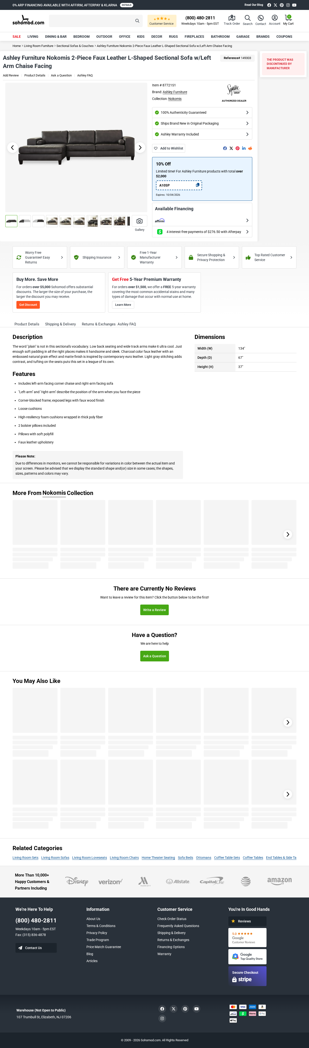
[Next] (287, 534)
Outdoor (104, 36)
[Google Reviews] (247, 937)
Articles (92, 961)
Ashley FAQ (85, 75)
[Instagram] (288, 5)
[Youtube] (294, 5)
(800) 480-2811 (36, 920)
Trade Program (97, 940)
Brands (263, 36)
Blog (89, 954)
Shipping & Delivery (171, 933)
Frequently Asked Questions (178, 926)
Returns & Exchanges (173, 940)
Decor (156, 36)
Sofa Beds (185, 858)
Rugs (173, 36)
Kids (141, 36)
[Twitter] (275, 5)
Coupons (284, 36)
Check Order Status (171, 919)
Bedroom (81, 36)
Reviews (244, 921)
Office (124, 36)
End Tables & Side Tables (284, 858)
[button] (96, 21)
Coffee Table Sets (227, 858)
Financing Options (171, 947)
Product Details (34, 75)
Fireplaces (194, 36)
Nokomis (175, 99)
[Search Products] (137, 21)
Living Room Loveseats (89, 858)
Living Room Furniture (38, 46)
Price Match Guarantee (103, 947)
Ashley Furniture (175, 92)
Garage (243, 36)
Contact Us (33, 948)
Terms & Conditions (100, 926)
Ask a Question (61, 75)
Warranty (164, 954)
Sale (17, 36)
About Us (93, 919)
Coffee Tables (253, 858)
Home (17, 46)
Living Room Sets (25, 858)
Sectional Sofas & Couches (75, 46)
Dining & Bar (56, 36)
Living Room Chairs (124, 858)
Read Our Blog (254, 5)
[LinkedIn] (244, 148)
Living (33, 36)
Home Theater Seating (158, 858)
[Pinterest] (282, 5)
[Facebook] (269, 5)
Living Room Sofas (55, 858)
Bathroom (220, 36)
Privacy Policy (96, 933)
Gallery (139, 230)
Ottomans (203, 858)
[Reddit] (250, 148)
